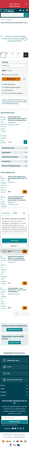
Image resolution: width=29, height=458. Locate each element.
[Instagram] (21, 428)
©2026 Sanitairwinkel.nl (8, 434)
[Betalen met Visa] (14, 441)
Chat (8, 373)
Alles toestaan (15, 240)
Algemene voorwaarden (20, 434)
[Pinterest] (18, 428)
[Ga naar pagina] (26, 313)
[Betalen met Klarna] (14, 445)
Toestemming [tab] (6, 213)
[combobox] (12, 15)
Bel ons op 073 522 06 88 (14, 380)
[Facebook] (13, 428)
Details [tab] (15, 213)
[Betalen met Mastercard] (21, 441)
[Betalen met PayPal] (10, 445)
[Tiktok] (23, 428)
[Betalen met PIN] (25, 441)
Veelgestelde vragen (13, 360)
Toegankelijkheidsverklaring (19, 437)
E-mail (9, 367)
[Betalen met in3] (18, 445)
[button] (24, 79)
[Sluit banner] (26, 4)
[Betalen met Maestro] (17, 441)
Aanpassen (13, 246)
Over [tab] (24, 213)
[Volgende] (25, 39)
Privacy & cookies (7, 437)
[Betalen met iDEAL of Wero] (8, 441)
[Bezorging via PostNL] (3, 441)
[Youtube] (15, 428)
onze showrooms (10, 102)
